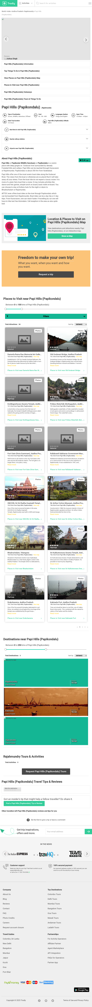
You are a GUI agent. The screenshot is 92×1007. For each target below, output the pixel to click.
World (4, 11)
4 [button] (44, 855)
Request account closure (13, 927)
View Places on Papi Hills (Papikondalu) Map (22, 78)
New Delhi (7, 943)
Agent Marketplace (56, 948)
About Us (7, 894)
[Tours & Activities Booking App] (46, 989)
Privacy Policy (83, 1000)
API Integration (54, 953)
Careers (6, 923)
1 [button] (34, 855)
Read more (12, 365)
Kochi (5, 962)
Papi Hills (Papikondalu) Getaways (18, 92)
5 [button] (48, 855)
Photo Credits (9, 918)
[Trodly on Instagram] (46, 1000)
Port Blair (7, 972)
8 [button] (58, 855)
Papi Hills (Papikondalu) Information (18, 64)
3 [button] (41, 855)
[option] (46, 39)
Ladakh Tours (53, 927)
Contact (6, 908)
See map (36, 356)
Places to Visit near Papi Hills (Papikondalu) (21, 85)
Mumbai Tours (54, 904)
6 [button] (51, 855)
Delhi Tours (52, 899)
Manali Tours (53, 918)
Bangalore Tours (55, 908)
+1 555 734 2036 (23, 872)
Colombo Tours (54, 894)
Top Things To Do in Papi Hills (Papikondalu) (22, 71)
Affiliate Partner (54, 943)
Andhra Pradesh (17, 11)
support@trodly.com (16, 870)
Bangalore (7, 948)
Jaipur (5, 958)
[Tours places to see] (8, 3)
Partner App (53, 962)
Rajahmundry (29, 11)
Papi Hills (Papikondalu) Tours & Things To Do (22, 99)
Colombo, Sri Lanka (11, 939)
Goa (4, 967)
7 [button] (54, 855)
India (8, 11)
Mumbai (6, 953)
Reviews (6, 904)
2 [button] (37, 855)
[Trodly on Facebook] (39, 1000)
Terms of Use (68, 1000)
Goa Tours (52, 913)
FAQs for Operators (56, 958)
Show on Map (67, 236)
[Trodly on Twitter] (52, 1000)
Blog (5, 899)
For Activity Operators (57, 939)
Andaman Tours (54, 923)
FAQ (4, 913)
